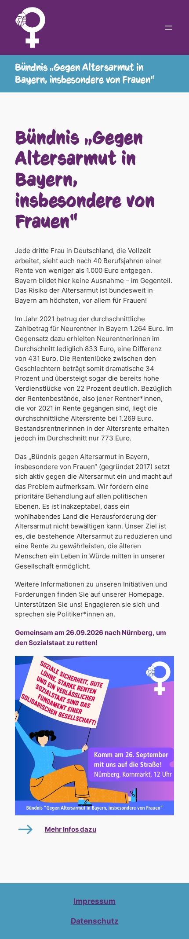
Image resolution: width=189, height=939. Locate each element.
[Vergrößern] (162, 667)
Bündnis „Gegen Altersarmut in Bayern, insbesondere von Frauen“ (84, 73)
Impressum (94, 901)
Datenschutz (95, 921)
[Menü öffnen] (169, 27)
